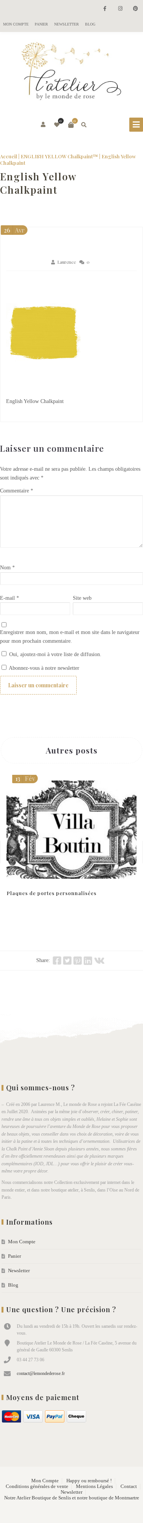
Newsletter (66, 24)
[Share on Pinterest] (78, 960)
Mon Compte (16, 24)
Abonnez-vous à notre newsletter (43, 668)
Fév (25, 778)
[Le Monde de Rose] (71, 73)
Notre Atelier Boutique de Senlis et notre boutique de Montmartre (71, 1498)
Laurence (66, 262)
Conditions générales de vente (37, 1486)
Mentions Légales (94, 1486)
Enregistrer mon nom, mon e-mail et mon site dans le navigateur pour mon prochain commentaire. (70, 636)
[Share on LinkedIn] (88, 960)
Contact (129, 1486)
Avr (14, 230)
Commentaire (16, 491)
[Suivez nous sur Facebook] (104, 9)
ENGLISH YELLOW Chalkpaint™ (59, 156)
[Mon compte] (44, 124)
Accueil (8, 156)
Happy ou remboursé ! (89, 1480)
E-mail (9, 598)
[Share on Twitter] (67, 960)
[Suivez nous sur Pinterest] (135, 9)
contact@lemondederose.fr (41, 1373)
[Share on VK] (99, 960)
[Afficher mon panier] (71, 124)
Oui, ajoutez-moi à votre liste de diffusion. (54, 654)
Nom (7, 567)
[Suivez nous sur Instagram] (120, 9)
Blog (90, 24)
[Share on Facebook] (57, 960)
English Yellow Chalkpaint (38, 183)
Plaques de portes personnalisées (51, 893)
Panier (41, 24)
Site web (82, 598)
